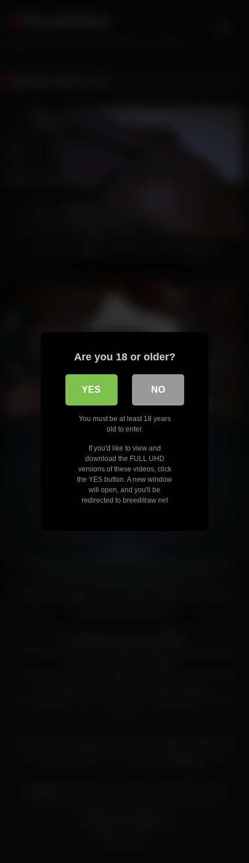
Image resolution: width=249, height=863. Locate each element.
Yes (91, 389)
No (158, 389)
